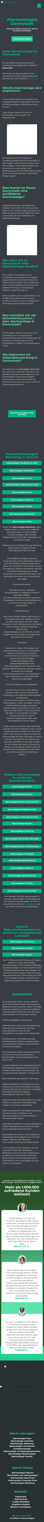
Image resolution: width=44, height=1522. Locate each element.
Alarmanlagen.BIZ (23, 1516)
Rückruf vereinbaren (20, 1507)
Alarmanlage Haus (22, 1438)
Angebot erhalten (21, 1504)
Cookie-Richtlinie (21, 1502)
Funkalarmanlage (22, 1449)
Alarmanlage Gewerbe (22, 1441)
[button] (39, 6)
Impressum (21, 1497)
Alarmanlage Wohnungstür (22, 1454)
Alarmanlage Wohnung (22, 1443)
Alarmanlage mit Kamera (22, 1446)
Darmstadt (33, 79)
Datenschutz (20, 1499)
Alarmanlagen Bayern (23, 1473)
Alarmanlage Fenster (22, 1456)
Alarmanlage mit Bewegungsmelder (22, 1451)
